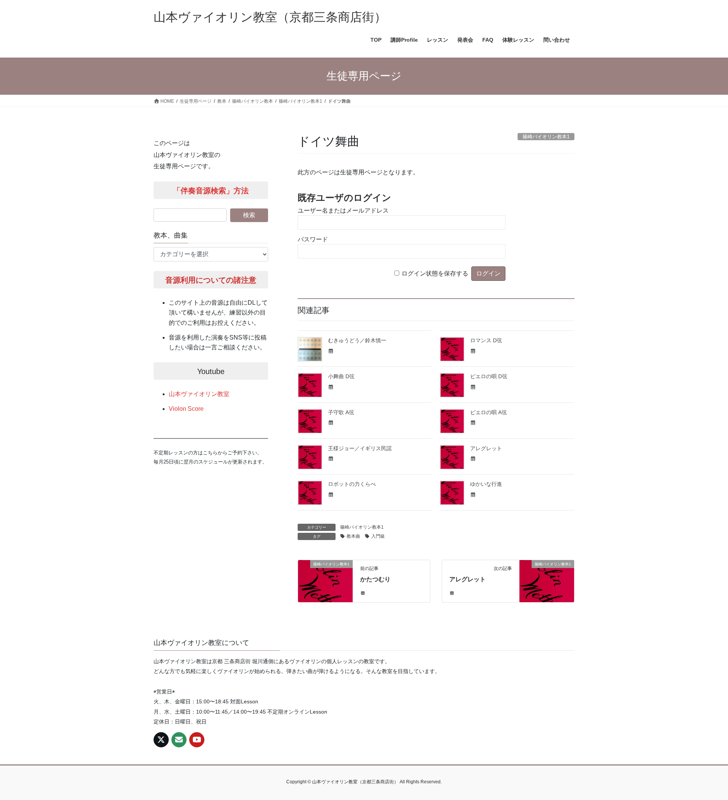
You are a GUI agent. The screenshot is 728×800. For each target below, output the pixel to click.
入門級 (378, 536)
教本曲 (353, 536)
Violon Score (186, 408)
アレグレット (486, 448)
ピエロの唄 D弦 (488, 376)
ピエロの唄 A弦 (488, 412)
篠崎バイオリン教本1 (362, 527)
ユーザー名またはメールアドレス (343, 210)
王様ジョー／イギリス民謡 (360, 448)
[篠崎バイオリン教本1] (325, 578)
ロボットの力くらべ (352, 484)
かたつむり (375, 579)
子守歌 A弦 (341, 412)
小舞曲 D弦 (341, 376)
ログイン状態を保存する (435, 273)
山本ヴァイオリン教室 (199, 394)
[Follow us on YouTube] (196, 739)
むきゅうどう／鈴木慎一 (357, 340)
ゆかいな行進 (486, 484)
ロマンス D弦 (486, 340)
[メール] (179, 739)
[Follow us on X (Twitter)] (161, 739)
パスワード (313, 239)
